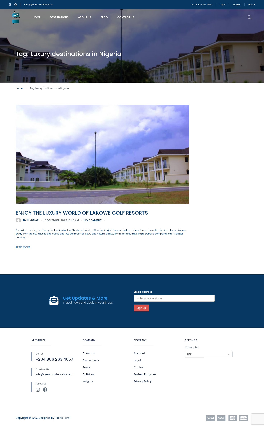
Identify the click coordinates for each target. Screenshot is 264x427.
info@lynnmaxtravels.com (38, 4)
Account (139, 353)
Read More (23, 247)
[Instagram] (38, 389)
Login (223, 4)
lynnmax (31, 220)
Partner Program (145, 374)
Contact (139, 367)
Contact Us (125, 17)
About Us (84, 17)
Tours (86, 367)
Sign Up (237, 4)
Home (36, 17)
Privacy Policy (142, 381)
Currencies (192, 347)
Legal (137, 360)
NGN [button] (251, 4)
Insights (88, 381)
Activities (88, 374)
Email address (143, 292)
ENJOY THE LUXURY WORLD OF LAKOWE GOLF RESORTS (82, 212)
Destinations (59, 17)
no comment (93, 220)
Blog (104, 17)
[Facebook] (45, 389)
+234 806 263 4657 (201, 4)
